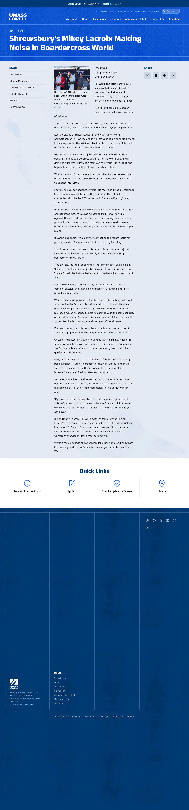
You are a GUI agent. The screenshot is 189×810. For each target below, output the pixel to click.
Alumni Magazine (19, 80)
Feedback (130, 716)
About (85, 18)
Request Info (140, 11)
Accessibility (118, 716)
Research (115, 18)
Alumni (118, 11)
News (20, 30)
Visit (96, 11)
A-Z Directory (107, 11)
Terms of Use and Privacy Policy (22, 704)
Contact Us (14, 701)
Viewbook (71, 18)
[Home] (18, 16)
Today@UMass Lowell (21, 87)
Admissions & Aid (135, 18)
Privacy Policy (104, 716)
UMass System (89, 716)
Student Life (157, 18)
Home (11, 30)
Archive (13, 100)
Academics (99, 18)
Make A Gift (154, 11)
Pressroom (15, 74)
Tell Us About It (18, 93)
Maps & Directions (62, 716)
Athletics (174, 18)
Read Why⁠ (114, 4)
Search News (17, 106)
